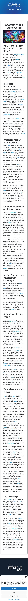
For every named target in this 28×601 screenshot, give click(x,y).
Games (5, 372)
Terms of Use (10, 599)
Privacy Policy (16, 599)
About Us (18, 9)
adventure (16, 149)
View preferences (14, 596)
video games (17, 54)
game (23, 133)
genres (22, 54)
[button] (26, 577)
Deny (14, 592)
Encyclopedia (10, 9)
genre (14, 212)
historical (19, 72)
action (4, 152)
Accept (14, 588)
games (9, 65)
